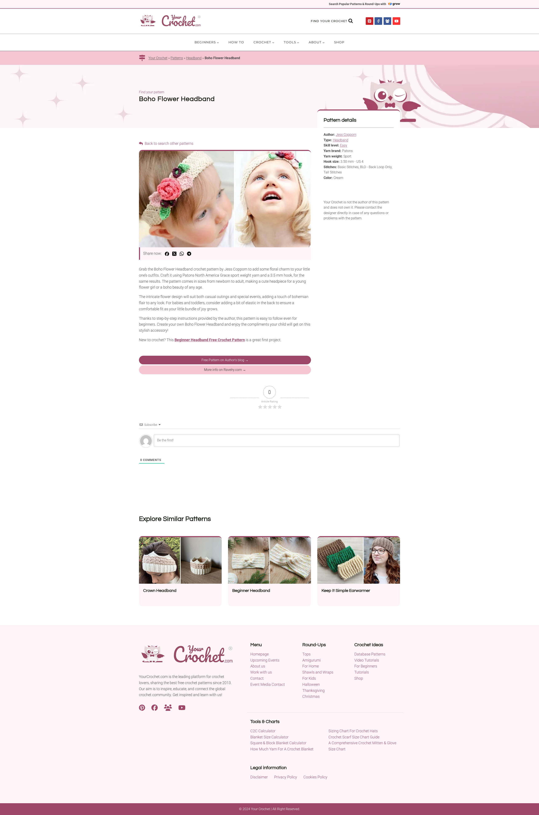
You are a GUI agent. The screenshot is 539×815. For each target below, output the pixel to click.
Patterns (177, 58)
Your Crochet (157, 58)
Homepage (259, 654)
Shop (339, 42)
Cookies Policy (315, 777)
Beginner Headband (251, 591)
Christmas (311, 696)
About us (257, 666)
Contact (257, 678)
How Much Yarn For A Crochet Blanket (282, 749)
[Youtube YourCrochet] (181, 707)
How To (236, 42)
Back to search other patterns (168, 143)
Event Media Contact (267, 684)
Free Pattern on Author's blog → (224, 360)
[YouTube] (396, 21)
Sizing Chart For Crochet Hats (353, 731)
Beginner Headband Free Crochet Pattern (210, 340)
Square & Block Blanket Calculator (278, 743)
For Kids (309, 678)
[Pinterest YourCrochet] (142, 707)
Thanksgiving (313, 690)
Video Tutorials (366, 660)
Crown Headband (159, 591)
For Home (310, 666)
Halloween (311, 684)
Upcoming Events (264, 660)
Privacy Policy (285, 777)
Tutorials (361, 672)
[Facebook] (378, 21)
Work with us (261, 672)
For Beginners (365, 666)
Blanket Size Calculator (269, 737)
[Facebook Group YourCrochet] (168, 707)
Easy (343, 145)
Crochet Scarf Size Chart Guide (353, 737)
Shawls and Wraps (317, 672)
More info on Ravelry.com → (225, 370)
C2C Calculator (262, 731)
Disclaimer (259, 777)
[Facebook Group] (387, 21)
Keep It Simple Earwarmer (346, 591)
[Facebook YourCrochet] (154, 707)
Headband (193, 58)
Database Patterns (369, 654)
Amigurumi (311, 660)
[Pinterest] (369, 21)
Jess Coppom (346, 135)
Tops (306, 654)
